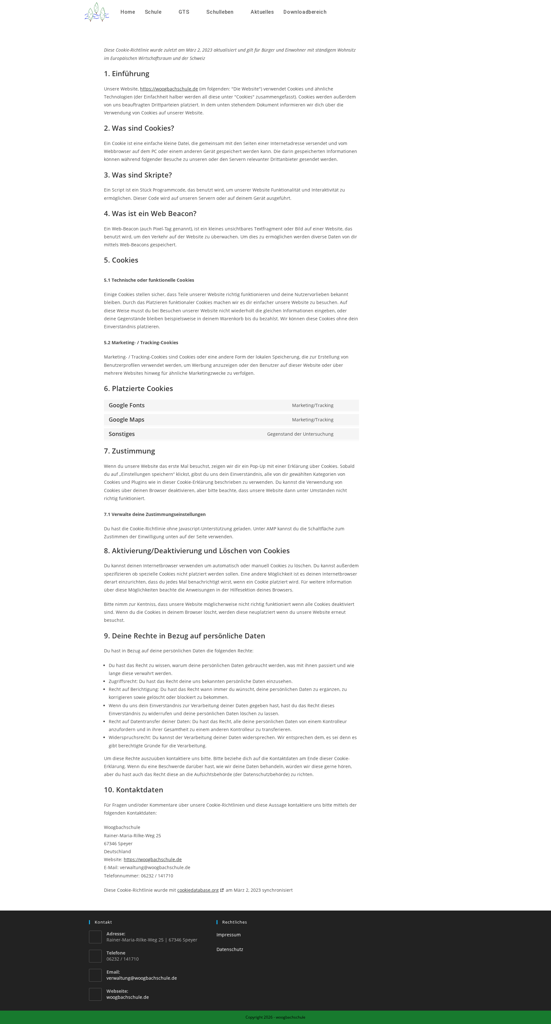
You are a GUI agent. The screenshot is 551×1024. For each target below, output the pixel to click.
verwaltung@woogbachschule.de (142, 978)
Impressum (229, 935)
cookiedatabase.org (198, 890)
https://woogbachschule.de (169, 89)
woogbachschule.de (128, 997)
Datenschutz (230, 949)
